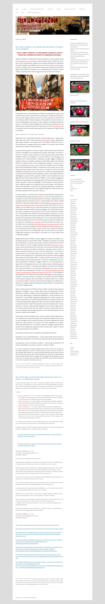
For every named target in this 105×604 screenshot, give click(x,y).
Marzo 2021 (72, 205)
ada (53, 578)
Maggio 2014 (73, 310)
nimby (29, 245)
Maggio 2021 (73, 203)
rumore (50, 582)
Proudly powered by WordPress (29, 597)
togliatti (61, 582)
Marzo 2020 (72, 212)
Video (22, 12)
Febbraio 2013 (73, 332)
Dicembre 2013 (73, 319)
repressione (55, 245)
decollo (43, 580)
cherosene (34, 580)
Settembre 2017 (73, 253)
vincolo (37, 584)
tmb (33, 367)
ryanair (29, 367)
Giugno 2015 (73, 290)
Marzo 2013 (72, 330)
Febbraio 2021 (73, 207)
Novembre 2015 (73, 284)
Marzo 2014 (72, 314)
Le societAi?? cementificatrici (37, 9)
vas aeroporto (22, 584)
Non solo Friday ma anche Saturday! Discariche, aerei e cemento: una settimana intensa (39, 378)
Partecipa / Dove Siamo (69, 9)
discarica (40, 365)
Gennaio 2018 (73, 247)
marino (59, 365)
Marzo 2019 (72, 231)
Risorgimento (57, 126)
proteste (47, 140)
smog (53, 582)
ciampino (32, 365)
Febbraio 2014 (73, 316)
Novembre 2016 (73, 264)
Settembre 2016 (73, 268)
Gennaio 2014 (73, 318)
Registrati (72, 347)
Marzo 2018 (72, 244)
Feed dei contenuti (74, 351)
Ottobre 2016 (73, 266)
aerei (53, 363)
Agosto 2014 (73, 305)
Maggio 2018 (73, 240)
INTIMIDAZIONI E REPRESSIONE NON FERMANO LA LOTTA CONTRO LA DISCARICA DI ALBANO (79, 45)
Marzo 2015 (72, 295)
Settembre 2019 (73, 221)
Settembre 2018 (73, 234)
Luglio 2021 (72, 201)
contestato (37, 222)
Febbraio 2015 (73, 297)
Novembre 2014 (73, 301)
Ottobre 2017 (73, 251)
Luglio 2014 (72, 306)
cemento (27, 365)
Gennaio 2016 (73, 282)
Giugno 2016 (73, 273)
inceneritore (52, 580)
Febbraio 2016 (73, 281)
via (26, 584)
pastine (35, 582)
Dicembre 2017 (73, 249)
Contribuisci (82, 9)
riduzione (43, 582)
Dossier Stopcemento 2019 (34, 12)
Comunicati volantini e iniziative (77, 181)
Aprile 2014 (72, 312)
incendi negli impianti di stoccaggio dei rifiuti (46, 224)
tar (55, 582)
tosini (17, 584)
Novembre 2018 (73, 233)
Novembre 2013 (73, 321)
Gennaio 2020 (73, 216)
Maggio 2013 (73, 327)
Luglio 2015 (72, 288)
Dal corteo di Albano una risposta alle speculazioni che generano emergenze (39, 48)
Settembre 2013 (73, 325)
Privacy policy (18, 597)
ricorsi (38, 582)
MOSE (39, 228)
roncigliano (25, 367)
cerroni (29, 580)
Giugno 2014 (73, 308)
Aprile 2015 (72, 293)
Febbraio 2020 (73, 214)
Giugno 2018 (73, 238)
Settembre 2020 (73, 208)
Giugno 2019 (73, 227)
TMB (29, 67)
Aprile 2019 (72, 229)
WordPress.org (73, 354)
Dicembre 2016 (73, 262)
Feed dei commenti (74, 353)
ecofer (43, 365)
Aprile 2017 (72, 258)
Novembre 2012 (73, 338)
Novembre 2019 (73, 220)
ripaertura (19, 367)
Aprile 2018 (72, 242)
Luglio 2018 (72, 236)
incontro (58, 580)
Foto (17, 12)
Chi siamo (24, 9)
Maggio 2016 (73, 275)
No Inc (71, 186)
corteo (35, 365)
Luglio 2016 (72, 271)
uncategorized (73, 188)
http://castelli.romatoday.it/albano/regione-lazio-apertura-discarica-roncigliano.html (37, 525)
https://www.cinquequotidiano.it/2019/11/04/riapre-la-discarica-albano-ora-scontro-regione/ (39, 528)
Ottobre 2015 (73, 286)
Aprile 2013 (72, 329)
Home (17, 9)
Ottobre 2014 (73, 303)
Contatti (58, 9)
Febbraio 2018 (73, 245)
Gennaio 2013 (73, 334)
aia (55, 363)
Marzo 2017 (72, 260)
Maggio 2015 (73, 292)
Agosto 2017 (73, 255)
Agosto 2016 (73, 269)
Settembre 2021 (73, 199)
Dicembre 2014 (73, 299)
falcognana (48, 365)
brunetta (23, 365)
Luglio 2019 (72, 225)
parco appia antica (29, 582)
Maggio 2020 (73, 210)
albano (58, 363)
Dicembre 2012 (73, 336)
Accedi (71, 349)
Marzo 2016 (72, 279)
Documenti (50, 9)
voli (41, 584)
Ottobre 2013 (73, 323)
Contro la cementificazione (39, 363)
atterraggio (20, 580)
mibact (19, 582)
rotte (46, 582)
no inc (22, 582)
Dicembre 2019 (73, 218)
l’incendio (56, 65)
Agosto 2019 (73, 223)
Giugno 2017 (73, 257)
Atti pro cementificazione (76, 179)
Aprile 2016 (72, 277)
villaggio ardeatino (31, 584)
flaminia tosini (54, 365)
